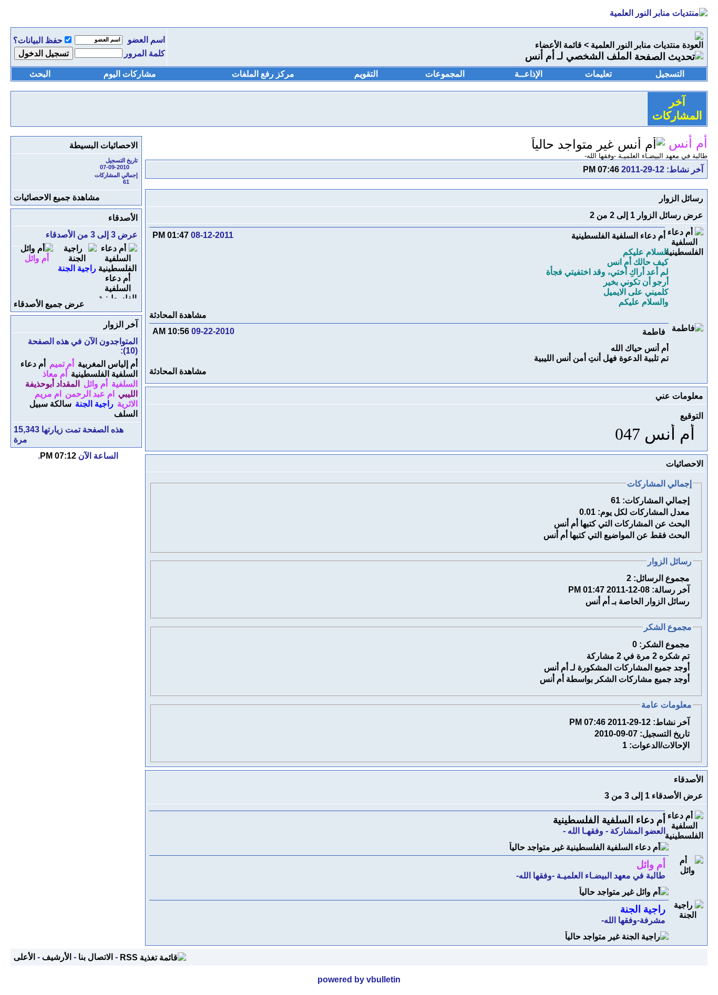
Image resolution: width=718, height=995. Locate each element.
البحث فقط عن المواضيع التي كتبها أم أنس (616, 535)
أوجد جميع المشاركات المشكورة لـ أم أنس (617, 667)
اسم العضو (146, 39)
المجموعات (445, 73)
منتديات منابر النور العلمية (635, 44)
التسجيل (669, 73)
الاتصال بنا (95, 956)
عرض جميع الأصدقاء (49, 303)
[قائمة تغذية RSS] (153, 956)
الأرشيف (56, 956)
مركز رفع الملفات (263, 73)
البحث (39, 73)
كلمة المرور (144, 53)
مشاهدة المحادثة (178, 314)
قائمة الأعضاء (558, 44)
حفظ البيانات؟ (38, 40)
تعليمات (598, 73)
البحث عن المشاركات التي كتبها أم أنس (622, 523)
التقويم (366, 73)
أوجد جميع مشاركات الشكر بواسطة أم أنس (615, 679)
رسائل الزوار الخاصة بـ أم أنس (638, 601)
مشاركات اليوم (130, 73)
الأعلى (24, 956)
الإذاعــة (528, 73)
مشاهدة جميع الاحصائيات (57, 197)
